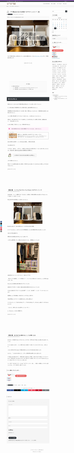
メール (9, 421)
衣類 (57, 87)
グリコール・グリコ (39, 56)
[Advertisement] (28, 71)
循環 (62, 77)
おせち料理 (59, 64)
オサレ (54, 69)
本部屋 (63, 82)
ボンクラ (54, 74)
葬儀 (53, 87)
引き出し (58, 77)
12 (57, 24)
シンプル (54, 72)
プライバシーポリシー (34, 449)
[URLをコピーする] (45, 390)
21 (61, 26)
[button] (10, 390)
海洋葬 (58, 84)
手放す (54, 79)
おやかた (65, 64)
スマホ (58, 72)
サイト (9, 425)
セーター (64, 72)
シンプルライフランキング (56, 58)
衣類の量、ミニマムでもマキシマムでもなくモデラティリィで (26, 87)
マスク (59, 74)
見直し (61, 87)
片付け (63, 84)
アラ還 (54, 67)
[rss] (65, 1)
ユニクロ (64, 74)
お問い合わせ (41, 449)
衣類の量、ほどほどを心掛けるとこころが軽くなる (24, 89)
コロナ (63, 69)
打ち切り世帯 (59, 79)
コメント (10, 404)
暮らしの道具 (55, 82)
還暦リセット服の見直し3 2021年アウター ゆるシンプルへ (30, 134)
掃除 (64, 79)
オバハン (59, 69)
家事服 (53, 77)
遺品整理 (54, 89)
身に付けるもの (10, 14)
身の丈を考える (16, 86)
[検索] (66, 1)
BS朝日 (54, 64)
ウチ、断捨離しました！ (61, 67)
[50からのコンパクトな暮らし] (11, 4)
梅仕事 (54, 84)
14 (61, 24)
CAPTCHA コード (11, 432)
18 (55, 26)
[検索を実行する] (66, 11)
